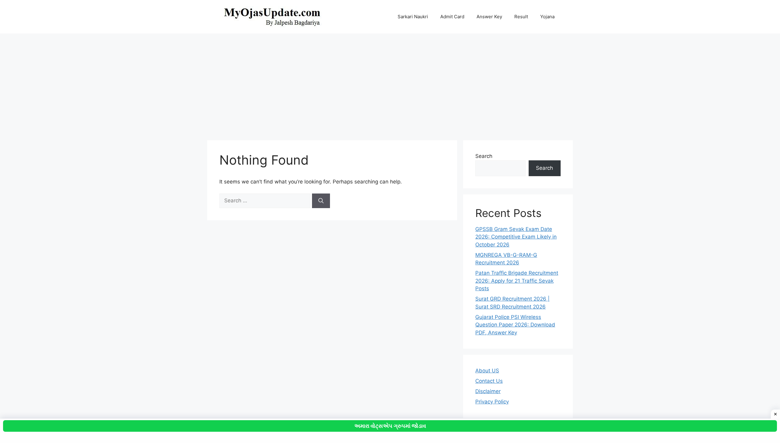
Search (483, 156)
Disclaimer (488, 391)
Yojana (547, 16)
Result (521, 16)
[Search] (321, 201)
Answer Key (489, 16)
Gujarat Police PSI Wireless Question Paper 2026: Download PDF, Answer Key (515, 325)
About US (487, 371)
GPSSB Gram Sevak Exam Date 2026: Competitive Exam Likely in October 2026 (516, 237)
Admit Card (452, 16)
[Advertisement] (390, 84)
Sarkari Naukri (413, 16)
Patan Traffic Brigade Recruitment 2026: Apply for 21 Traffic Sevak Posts (516, 280)
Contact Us (489, 381)
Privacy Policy (492, 402)
